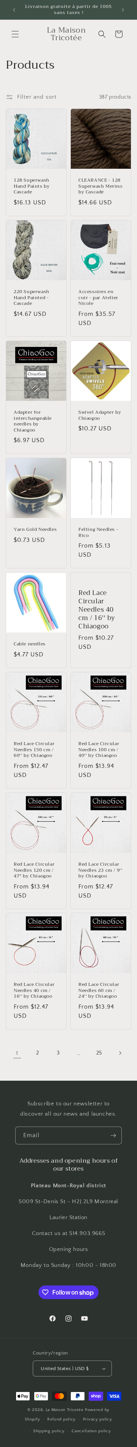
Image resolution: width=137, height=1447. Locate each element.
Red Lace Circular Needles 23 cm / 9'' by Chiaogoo (100, 870)
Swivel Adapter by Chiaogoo (99, 415)
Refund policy (61, 1419)
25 (99, 1053)
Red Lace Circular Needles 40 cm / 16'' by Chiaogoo (96, 610)
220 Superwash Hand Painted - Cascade (31, 298)
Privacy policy (97, 1419)
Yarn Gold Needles (35, 530)
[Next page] (120, 1053)
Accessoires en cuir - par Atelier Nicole (98, 298)
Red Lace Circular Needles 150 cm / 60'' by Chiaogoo (34, 750)
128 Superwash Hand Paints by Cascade (31, 186)
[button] (15, 34)
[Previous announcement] (14, 10)
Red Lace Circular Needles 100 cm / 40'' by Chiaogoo (98, 750)
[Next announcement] (123, 10)
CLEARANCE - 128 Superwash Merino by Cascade (100, 186)
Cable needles (30, 644)
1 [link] (17, 1053)
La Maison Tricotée (65, 1410)
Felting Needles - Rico (98, 532)
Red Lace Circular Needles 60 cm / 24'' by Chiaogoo (98, 991)
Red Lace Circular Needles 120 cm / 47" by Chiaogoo (34, 870)
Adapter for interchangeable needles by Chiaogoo (33, 421)
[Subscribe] (113, 1135)
